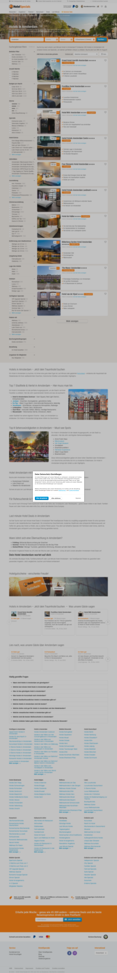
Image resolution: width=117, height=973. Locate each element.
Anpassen (78, 498)
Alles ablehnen (56, 498)
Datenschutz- (62, 490)
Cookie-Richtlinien (74, 490)
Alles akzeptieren (41, 498)
